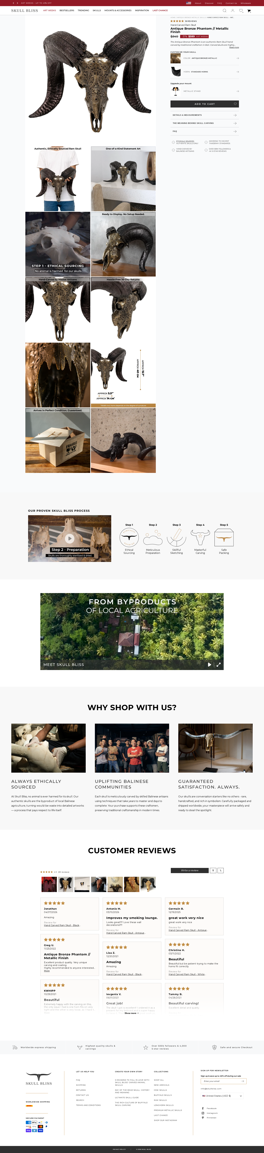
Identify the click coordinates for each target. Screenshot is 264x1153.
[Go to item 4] (98, 884)
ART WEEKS (49, 10)
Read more (234, 47)
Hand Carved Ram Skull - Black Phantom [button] (61, 925)
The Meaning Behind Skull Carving (193, 123)
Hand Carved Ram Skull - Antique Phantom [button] (125, 933)
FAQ (219, 3)
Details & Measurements (187, 115)
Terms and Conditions (88, 1105)
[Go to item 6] (131, 884)
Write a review (189, 870)
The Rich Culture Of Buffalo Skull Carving (131, 1104)
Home (173, 17)
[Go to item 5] (115, 884)
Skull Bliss (146, 1149)
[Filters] (213, 870)
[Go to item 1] (49, 884)
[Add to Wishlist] (235, 103)
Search (80, 1100)
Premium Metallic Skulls (168, 1110)
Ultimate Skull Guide (127, 1098)
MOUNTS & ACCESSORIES (118, 10)
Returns (81, 1090)
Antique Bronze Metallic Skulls (191, 17)
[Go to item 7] (148, 884)
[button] (177, 20)
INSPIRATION (142, 10)
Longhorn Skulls (164, 1105)
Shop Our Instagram (165, 1120)
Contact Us (231, 3)
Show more (130, 1013)
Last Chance (161, 1115)
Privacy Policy (119, 1149)
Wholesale (246, 3)
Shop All (159, 1080)
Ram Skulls (160, 1100)
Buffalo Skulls (163, 1095)
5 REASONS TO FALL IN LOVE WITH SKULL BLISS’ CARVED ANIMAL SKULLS (132, 1082)
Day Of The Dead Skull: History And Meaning (132, 1091)
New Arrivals (161, 1085)
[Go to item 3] (82, 884)
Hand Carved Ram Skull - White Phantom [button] (187, 974)
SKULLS (97, 10)
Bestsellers (67, 10)
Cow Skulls (160, 1090)
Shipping (81, 1085)
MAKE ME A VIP (243, 1081)
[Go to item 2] (65, 884)
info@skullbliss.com (211, 1088)
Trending (83, 10)
